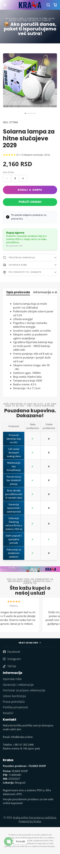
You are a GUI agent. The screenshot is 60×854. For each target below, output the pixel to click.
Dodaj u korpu (30, 190)
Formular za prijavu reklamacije (24, 690)
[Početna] (30, 4)
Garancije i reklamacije (18, 685)
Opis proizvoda (18, 292)
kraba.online (20, 817)
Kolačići (8, 713)
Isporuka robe (12, 679)
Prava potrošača (14, 702)
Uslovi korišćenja (14, 696)
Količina (8, 172)
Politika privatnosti (15, 707)
